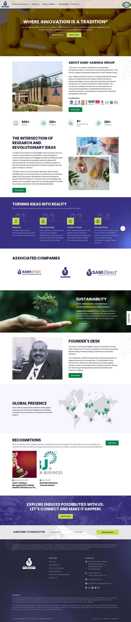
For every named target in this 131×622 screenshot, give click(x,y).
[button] (122, 228)
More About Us (58, 35)
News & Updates (48, 4)
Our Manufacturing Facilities (59, 574)
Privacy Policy (97, 619)
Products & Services (20, 4)
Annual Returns (54, 565)
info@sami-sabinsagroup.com (99, 583)
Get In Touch (74, 35)
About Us (35, 4)
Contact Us (75, 4)
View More (112, 443)
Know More (75, 109)
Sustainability (64, 4)
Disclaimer (115, 619)
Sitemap (107, 619)
